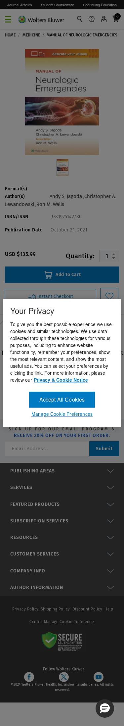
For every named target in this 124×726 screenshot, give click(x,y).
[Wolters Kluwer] (41, 18)
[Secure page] (63, 641)
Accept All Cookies (62, 399)
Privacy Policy (25, 609)
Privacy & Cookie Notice (61, 379)
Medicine (31, 35)
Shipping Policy (55, 609)
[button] (105, 708)
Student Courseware (57, 4)
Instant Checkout (54, 296)
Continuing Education (100, 4)
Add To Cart (68, 274)
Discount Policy (87, 609)
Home (10, 35)
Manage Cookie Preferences (70, 621)
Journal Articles (19, 4)
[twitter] (64, 677)
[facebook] (29, 677)
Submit (104, 449)
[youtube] (98, 677)
